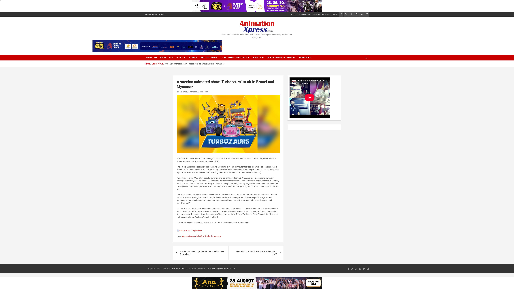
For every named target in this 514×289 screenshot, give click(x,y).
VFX (171, 57)
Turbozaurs (216, 236)
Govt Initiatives (209, 57)
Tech (223, 57)
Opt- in (335, 14)
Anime (163, 57)
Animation (151, 57)
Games (179, 57)
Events (257, 57)
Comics (193, 57)
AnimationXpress (179, 268)
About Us (294, 14)
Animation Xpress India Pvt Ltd (221, 268)
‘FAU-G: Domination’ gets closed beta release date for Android (202, 252)
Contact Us (305, 14)
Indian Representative (279, 57)
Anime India (304, 57)
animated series (188, 236)
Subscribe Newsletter (321, 14)
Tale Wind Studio (203, 236)
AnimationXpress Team (198, 92)
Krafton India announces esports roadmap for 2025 (256, 252)
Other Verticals (237, 57)
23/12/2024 (182, 92)
